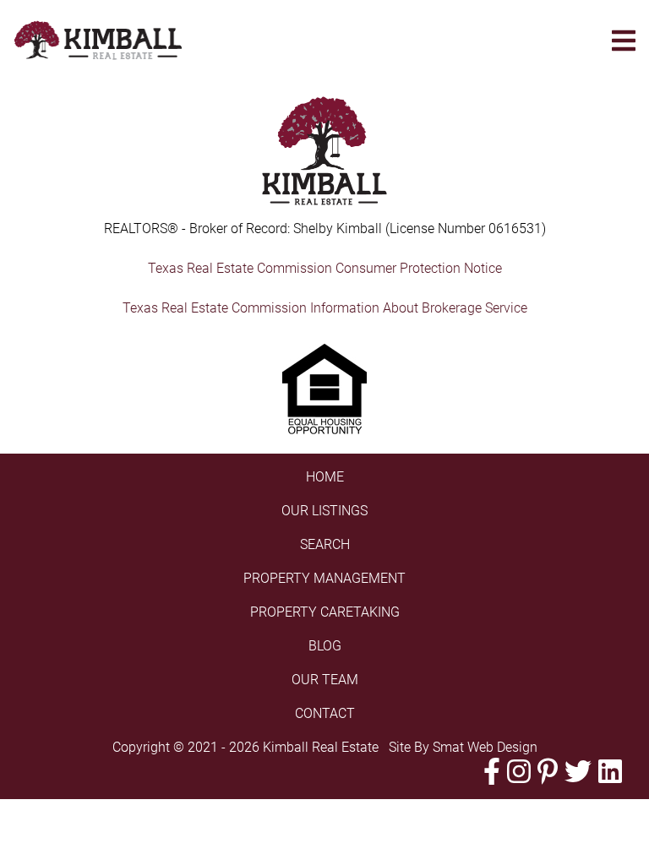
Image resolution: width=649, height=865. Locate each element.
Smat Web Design (485, 747)
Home (325, 477)
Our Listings (324, 511)
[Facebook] (491, 772)
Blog (324, 646)
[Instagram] (519, 772)
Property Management (324, 578)
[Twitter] (578, 772)
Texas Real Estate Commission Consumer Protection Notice (325, 268)
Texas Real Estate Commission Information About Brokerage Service (325, 308)
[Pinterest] (547, 772)
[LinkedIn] (610, 772)
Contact (325, 713)
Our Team (325, 680)
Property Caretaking (325, 612)
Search (325, 544)
